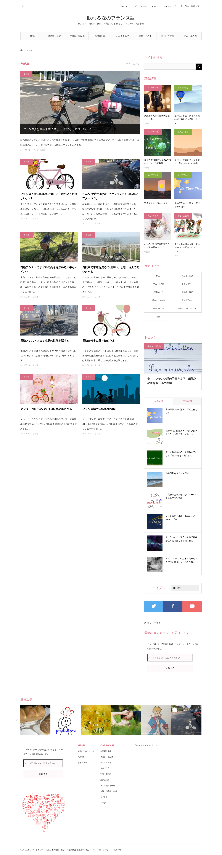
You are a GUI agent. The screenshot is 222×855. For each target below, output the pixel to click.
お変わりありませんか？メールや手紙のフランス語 (181, 496)
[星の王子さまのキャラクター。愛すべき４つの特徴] (188, 142)
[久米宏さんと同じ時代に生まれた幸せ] (157, 98)
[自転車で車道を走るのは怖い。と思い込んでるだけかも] (111, 247)
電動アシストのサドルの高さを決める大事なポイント (48, 269)
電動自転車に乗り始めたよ (98, 340)
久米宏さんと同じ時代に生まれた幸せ (157, 117)
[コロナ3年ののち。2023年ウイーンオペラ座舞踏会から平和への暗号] (157, 142)
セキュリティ (187, 284)
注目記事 (187, 401)
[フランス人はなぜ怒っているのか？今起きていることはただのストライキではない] (188, 226)
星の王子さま (145, 36)
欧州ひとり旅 (167, 36)
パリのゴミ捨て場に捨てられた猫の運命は (157, 246)
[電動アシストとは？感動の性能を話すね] (49, 320)
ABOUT (155, 6)
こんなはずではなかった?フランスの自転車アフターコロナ (110, 196)
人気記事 (159, 401)
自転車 (26, 74)
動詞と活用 (104, 780)
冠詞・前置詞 (105, 774)
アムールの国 (190, 36)
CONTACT (125, 6)
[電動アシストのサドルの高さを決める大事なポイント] (49, 247)
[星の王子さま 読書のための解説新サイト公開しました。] (188, 98)
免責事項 (117, 850)
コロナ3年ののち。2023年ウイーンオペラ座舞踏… (157, 161)
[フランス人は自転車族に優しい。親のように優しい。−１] (49, 174)
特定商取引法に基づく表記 (78, 850)
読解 (159, 317)
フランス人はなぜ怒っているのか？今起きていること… (187, 247)
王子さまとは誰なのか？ (155, 203)
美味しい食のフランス (187, 308)
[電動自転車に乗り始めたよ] (111, 320)
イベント (104, 797)
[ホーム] (21, 50)
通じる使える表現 (107, 786)
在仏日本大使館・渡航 (191, 6)
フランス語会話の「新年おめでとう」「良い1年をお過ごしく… (181, 454)
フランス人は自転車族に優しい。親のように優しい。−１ (48, 196)
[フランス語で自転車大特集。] (111, 389)
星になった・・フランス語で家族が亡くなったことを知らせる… (181, 539)
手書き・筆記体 (77, 36)
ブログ (35, 150)
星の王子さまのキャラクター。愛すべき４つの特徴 (187, 161)
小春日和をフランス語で (177, 473)
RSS (22, 5)
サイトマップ (169, 6)
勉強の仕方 (100, 36)
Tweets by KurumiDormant (147, 745)
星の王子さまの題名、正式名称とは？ (187, 205)
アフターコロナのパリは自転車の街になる (46, 409)
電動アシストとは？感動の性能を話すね (44, 340)
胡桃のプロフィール (86, 751)
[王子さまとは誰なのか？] (157, 185)
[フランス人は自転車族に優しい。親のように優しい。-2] (80, 102)
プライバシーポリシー (101, 850)
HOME (32, 36)
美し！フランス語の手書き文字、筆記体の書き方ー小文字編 (171, 381)
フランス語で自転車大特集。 (100, 409)
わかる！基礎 (122, 36)
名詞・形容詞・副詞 (108, 791)
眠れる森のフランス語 (111, 18)
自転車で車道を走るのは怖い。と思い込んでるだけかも (110, 269)
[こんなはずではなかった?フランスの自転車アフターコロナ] (111, 174)
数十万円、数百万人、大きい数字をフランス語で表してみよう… (181, 433)
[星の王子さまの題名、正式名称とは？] (188, 185)
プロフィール (140, 6)
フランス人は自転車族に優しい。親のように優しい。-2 (57, 129)
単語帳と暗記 (54, 36)
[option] (35, 720)
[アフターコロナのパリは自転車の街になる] (49, 389)
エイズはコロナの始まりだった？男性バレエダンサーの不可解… (181, 560)
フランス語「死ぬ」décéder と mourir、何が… (180, 518)
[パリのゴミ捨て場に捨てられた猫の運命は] (157, 226)
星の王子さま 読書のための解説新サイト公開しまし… (187, 119)
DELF (158, 276)
